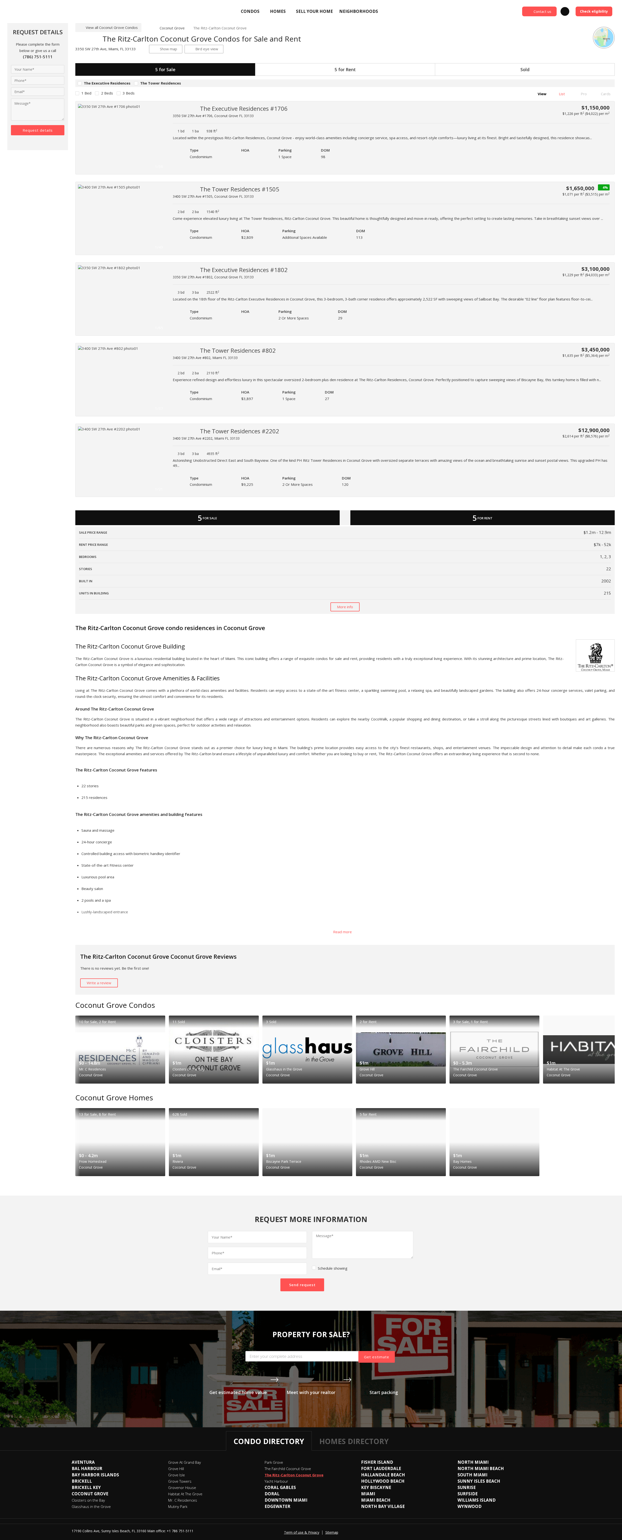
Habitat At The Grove (185, 1493)
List (561, 93)
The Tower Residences (160, 83)
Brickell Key (86, 1487)
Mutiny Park (177, 1506)
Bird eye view (206, 48)
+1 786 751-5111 (180, 1531)
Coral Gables (280, 1487)
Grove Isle (176, 1474)
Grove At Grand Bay (184, 1462)
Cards (605, 93)
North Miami (473, 1462)
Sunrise (467, 1487)
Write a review (99, 982)
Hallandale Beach (383, 1475)
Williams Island (477, 1500)
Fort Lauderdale (381, 1468)
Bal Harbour (87, 1468)
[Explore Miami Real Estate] (42, 11)
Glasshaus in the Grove (91, 1506)
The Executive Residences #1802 (244, 270)
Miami (368, 1494)
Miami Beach (375, 1500)
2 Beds (107, 93)
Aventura (83, 1462)
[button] (160, 138)
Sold (524, 69)
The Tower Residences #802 (238, 350)
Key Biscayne (376, 1487)
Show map (168, 48)
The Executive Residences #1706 (244, 108)
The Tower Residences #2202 (239, 431)
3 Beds (129, 93)
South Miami (472, 1475)
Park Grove (274, 1462)
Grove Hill (176, 1468)
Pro (583, 93)
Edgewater (277, 1506)
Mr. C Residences (182, 1500)
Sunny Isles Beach (479, 1481)
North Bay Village (383, 1506)
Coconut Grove (172, 28)
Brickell (82, 1481)
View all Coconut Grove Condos (112, 27)
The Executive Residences (107, 83)
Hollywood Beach (383, 1481)
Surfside (468, 1494)
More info (345, 606)
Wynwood (470, 1506)
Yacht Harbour (276, 1481)
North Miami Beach (481, 1468)
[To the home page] (148, 28)
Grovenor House (182, 1487)
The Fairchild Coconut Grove (288, 1468)
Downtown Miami (286, 1500)
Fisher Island (377, 1462)
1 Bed (86, 93)
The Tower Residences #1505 (239, 189)
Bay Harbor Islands (95, 1475)
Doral (272, 1494)
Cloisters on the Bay (88, 1500)
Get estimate (376, 1356)
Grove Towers (179, 1481)
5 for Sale (165, 69)
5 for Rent (345, 69)
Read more (343, 931)
